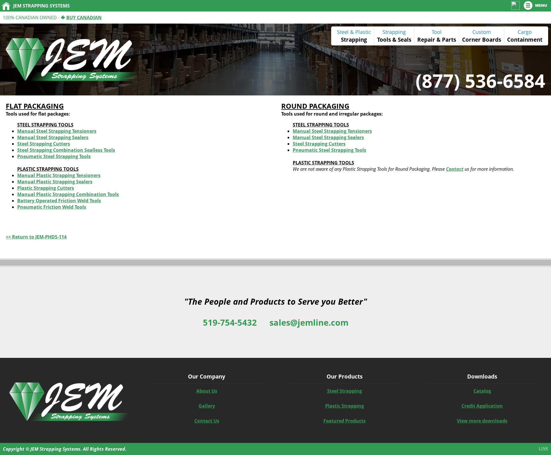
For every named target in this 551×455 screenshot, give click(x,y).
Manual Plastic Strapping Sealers (54, 181)
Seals (404, 39)
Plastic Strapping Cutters (45, 188)
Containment (524, 39)
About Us (206, 391)
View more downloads (482, 421)
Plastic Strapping (344, 406)
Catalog (482, 391)
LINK (543, 448)
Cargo (525, 31)
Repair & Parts (436, 39)
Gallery (207, 406)
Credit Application (482, 406)
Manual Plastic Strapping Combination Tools (68, 194)
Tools (384, 39)
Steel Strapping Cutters (43, 144)
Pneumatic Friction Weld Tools (51, 207)
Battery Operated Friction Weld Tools (59, 200)
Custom (481, 31)
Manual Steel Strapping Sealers (52, 137)
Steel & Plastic (354, 31)
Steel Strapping (344, 391)
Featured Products (344, 421)
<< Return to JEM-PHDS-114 (36, 237)
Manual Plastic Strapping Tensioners (58, 175)
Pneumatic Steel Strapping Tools (54, 156)
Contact (454, 169)
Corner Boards (481, 39)
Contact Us (206, 421)
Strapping (354, 39)
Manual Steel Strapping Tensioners (56, 131)
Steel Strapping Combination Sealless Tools (66, 150)
